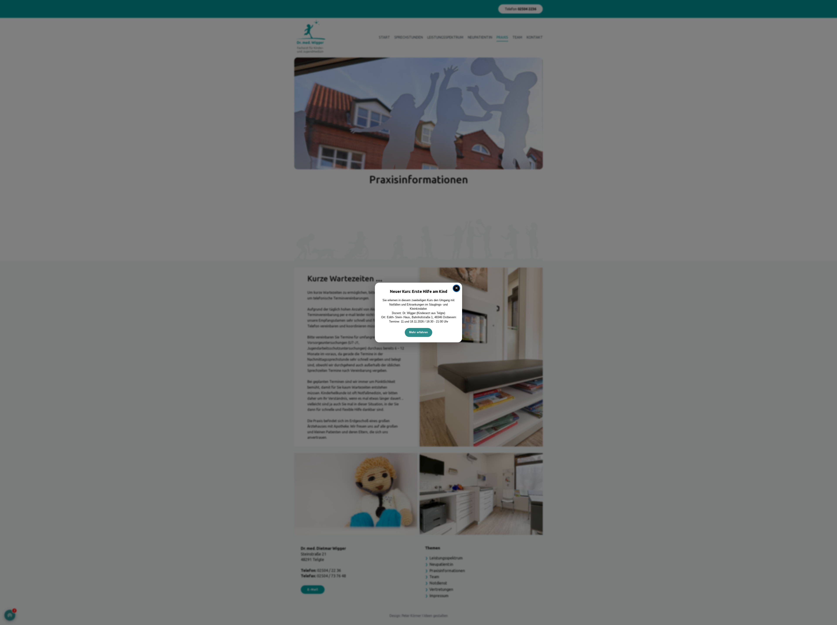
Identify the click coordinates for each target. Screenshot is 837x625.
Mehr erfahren (418, 332)
